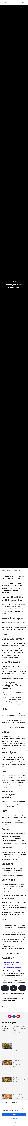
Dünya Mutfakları (14, 281)
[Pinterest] (18, 1016)
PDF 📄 (13, 988)
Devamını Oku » (16, 1032)
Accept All (14, 1114)
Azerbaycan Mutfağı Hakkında (12, 962)
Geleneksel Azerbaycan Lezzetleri (13, 967)
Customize (14, 1118)
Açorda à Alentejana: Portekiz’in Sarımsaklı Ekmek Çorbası (19, 1080)
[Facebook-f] (14, 1016)
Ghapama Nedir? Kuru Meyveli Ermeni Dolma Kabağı (19, 1028)
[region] (14, 1113)
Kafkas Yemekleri (9, 965)
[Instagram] (10, 1016)
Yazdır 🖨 (4, 988)
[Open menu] (26, 2)
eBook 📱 (22, 988)
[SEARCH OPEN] (23, 2)
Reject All (14, 1122)
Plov (17, 723)
